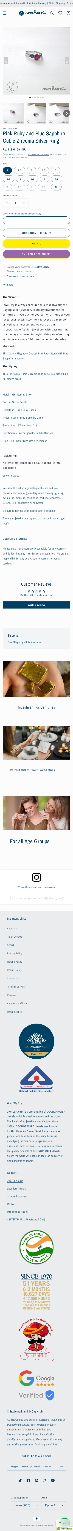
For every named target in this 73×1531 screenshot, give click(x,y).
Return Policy (14, 970)
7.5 (56, 179)
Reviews (11, 995)
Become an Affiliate (17, 1003)
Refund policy (14, 1012)
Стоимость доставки (38, 154)
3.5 (19, 170)
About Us (12, 928)
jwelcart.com (30, 1525)
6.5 (32, 179)
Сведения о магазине (20, 276)
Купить (36, 243)
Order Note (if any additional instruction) (22, 213)
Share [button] (10, 284)
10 (56, 187)
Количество (10, 195)
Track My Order (15, 937)
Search (11, 945)
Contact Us (13, 978)
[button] (5, 13)
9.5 (43, 187)
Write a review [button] (36, 605)
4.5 (43, 170)
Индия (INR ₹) (22, 1505)
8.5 (19, 187)
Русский (50, 1505)
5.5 (8, 179)
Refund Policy (14, 962)
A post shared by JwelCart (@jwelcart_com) (36, 898)
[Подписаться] (62, 1466)
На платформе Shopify (44, 1525)
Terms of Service (16, 987)
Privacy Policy (14, 953)
